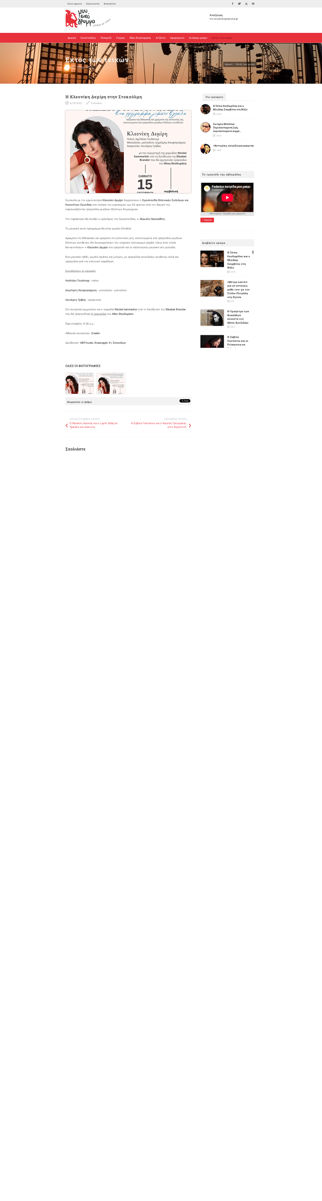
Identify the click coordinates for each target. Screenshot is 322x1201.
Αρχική (228, 64)
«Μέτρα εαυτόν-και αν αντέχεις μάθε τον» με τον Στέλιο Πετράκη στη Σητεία (238, 289)
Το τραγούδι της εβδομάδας (221, 174)
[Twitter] (239, 3)
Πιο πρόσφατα (214, 97)
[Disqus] (128, 499)
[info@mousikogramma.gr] (253, 3)
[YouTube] (246, 3)
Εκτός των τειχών (245, 64)
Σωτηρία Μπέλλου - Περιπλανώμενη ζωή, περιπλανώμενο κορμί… (227, 127)
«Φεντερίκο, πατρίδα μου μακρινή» (233, 145)
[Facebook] (232, 3)
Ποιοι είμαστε (74, 3)
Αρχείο (208, 220)
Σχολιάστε (96, 103)
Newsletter (110, 3)
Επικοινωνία (92, 3)
